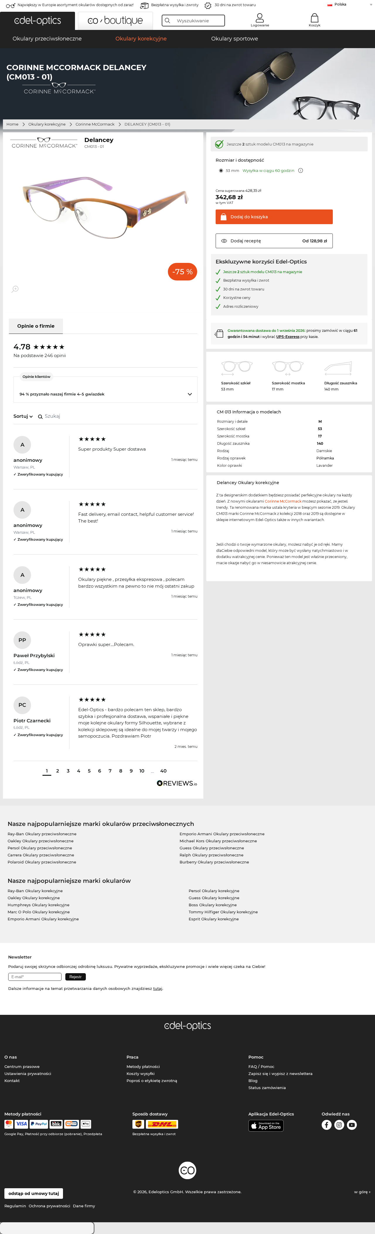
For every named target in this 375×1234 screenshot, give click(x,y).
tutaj (157, 988)
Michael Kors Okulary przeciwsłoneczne (218, 841)
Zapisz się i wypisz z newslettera (280, 1073)
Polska (340, 4)
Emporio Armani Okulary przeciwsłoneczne (222, 833)
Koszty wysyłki (141, 1073)
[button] (37, 21)
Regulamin (15, 1205)
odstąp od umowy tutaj (33, 1193)
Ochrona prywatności (49, 1205)
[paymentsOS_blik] (56, 1124)
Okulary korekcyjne (47, 124)
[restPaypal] (39, 1124)
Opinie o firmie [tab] (35, 326)
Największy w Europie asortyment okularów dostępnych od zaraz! (76, 5)
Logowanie (260, 25)
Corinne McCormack (95, 124)
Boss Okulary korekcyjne (213, 904)
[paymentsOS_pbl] (71, 1124)
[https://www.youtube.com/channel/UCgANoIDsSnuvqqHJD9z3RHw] (352, 1126)
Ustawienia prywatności (27, 1073)
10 (141, 771)
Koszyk (315, 25)
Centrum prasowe (22, 1066)
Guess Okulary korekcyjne (214, 897)
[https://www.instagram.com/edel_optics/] (339, 1126)
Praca (133, 1057)
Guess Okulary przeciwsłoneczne (212, 848)
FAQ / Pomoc (261, 1066)
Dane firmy (84, 1205)
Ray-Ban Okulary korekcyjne (35, 890)
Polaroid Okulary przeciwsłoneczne (42, 862)
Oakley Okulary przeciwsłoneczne (41, 841)
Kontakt (12, 1080)
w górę (361, 1191)
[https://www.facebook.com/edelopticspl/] (327, 1126)
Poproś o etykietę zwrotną (152, 1080)
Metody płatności (143, 1066)
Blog (253, 1080)
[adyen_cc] (8, 1124)
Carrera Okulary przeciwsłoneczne (41, 855)
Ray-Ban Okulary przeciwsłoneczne (42, 833)
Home (12, 124)
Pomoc (255, 1057)
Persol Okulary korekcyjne (214, 890)
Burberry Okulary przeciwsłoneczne (214, 862)
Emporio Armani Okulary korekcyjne (43, 919)
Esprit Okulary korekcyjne (214, 919)
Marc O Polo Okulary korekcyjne (39, 912)
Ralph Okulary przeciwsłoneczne (211, 855)
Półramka (325, 458)
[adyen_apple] (86, 1124)
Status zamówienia (267, 1087)
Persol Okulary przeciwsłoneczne (40, 848)
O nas (10, 1057)
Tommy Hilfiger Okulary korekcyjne (223, 912)
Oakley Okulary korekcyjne (34, 897)
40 (163, 771)
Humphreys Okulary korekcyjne (38, 904)
